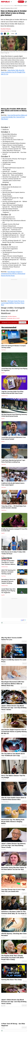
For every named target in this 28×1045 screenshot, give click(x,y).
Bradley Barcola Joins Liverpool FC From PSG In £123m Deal (14, 530)
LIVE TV (21, 1)
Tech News (3, 349)
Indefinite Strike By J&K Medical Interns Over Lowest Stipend (12, 484)
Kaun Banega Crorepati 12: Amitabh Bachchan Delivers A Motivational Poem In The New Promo (13, 273)
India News (3, 464)
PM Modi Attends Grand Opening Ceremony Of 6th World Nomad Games (14, 415)
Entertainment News (5, 31)
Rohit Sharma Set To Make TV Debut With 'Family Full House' (13, 553)
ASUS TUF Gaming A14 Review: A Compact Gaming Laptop (13, 346)
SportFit (3, 372)
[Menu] (26, 2)
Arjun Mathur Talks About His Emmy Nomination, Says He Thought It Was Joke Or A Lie (13, 72)
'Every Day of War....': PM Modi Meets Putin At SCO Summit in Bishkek (13, 507)
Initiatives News (4, 395)
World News (3, 510)
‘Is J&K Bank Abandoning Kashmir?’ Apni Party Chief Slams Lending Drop (13, 461)
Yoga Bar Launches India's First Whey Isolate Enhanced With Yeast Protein (12, 392)
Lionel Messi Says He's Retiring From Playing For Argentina (14, 369)
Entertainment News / (9, 5)
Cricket (2, 556)
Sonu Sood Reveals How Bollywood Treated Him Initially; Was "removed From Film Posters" (14, 117)
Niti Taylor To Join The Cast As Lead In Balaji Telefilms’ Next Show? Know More (12, 303)
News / (2, 5)
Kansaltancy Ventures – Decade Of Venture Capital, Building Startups (8, 582)
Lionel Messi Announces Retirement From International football (13, 438)
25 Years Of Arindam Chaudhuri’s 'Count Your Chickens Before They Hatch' (8, 563)
